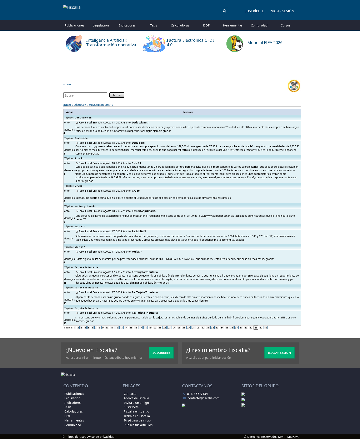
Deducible (81, 138)
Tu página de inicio (137, 420)
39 (246, 327)
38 (241, 327)
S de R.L (80, 158)
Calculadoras (180, 25)
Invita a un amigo (136, 402)
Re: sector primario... (144, 211)
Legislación (101, 25)
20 (155, 327)
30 (203, 327)
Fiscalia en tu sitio (136, 411)
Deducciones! (83, 117)
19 (150, 327)
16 (136, 327)
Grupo (79, 185)
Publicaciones (74, 25)
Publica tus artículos (138, 425)
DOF (206, 25)
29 (198, 327)
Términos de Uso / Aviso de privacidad (88, 437)
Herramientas (232, 25)
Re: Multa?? (139, 231)
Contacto (130, 393)
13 (121, 327)
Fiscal (88, 122)
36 (231, 327)
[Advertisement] (180, 65)
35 (227, 327)
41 (256, 327)
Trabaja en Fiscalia (137, 416)
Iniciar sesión (282, 11)
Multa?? (80, 226)
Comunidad (259, 25)
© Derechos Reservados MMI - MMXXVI (271, 437)
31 (207, 327)
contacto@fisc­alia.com (204, 398)
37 (236, 327)
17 (140, 327)
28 (193, 327)
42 (261, 327)
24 (174, 327)
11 (112, 327)
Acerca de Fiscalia (136, 398)
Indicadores (127, 25)
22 (164, 327)
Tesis (153, 25)
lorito (109, 104)
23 (169, 327)
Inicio (67, 104)
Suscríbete (254, 11)
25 (179, 327)
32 (212, 327)
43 (265, 327)
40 (251, 327)
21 (160, 327)
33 (217, 327)
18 (145, 327)
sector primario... (86, 206)
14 (126, 327)
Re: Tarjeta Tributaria (145, 272)
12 (116, 327)
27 (188, 327)
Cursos (285, 25)
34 (222, 327)
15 (131, 327)
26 (183, 327)
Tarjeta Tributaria (86, 267)
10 (107, 327)
